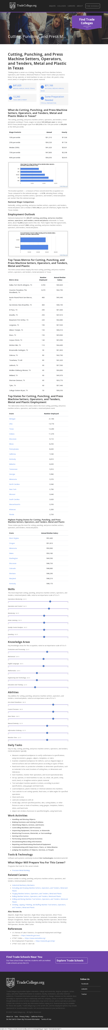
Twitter (84, 994)
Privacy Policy (24, 1016)
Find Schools (92, 6)
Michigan (12, 419)
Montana (12, 573)
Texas (11, 429)
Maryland (12, 578)
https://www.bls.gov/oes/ (30, 935)
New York (12, 489)
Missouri (12, 494)
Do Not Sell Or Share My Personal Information (23, 1019)
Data (16, 1016)
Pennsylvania (14, 449)
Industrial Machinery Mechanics (23, 885)
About (80, 6)
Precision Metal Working (21, 870)
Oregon (12, 543)
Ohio (11, 424)
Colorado (12, 568)
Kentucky (12, 459)
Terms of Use (46, 1019)
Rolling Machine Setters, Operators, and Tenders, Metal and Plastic (36, 896)
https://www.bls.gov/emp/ (45, 941)
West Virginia (14, 538)
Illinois (11, 444)
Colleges (61, 6)
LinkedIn (84, 989)
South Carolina (14, 499)
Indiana (11, 434)
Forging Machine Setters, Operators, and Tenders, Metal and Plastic (37, 893)
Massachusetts (14, 504)
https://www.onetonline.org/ (35, 938)
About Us (9, 1016)
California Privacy (37, 1016)
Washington (13, 558)
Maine (11, 553)
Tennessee (13, 469)
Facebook (84, 984)
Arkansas (12, 509)
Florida (11, 514)
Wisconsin (12, 439)
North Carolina (14, 484)
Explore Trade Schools (70, 960)
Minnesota (13, 479)
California (12, 454)
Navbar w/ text (23, 5)
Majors (52, 6)
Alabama (12, 464)
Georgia (12, 474)
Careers (71, 6)
